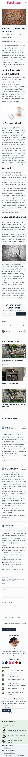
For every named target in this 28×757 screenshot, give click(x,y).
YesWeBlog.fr (7, 747)
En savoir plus (19, 655)
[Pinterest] (17, 325)
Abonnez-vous (21, 313)
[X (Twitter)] (11, 325)
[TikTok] (20, 662)
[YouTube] (16, 662)
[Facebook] (5, 325)
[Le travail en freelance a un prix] (14, 374)
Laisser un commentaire (8, 629)
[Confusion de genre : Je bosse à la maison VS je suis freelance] (14, 396)
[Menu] (2, 2)
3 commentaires (18, 36)
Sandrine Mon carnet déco (11, 468)
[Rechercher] (25, 2)
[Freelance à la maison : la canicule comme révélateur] (14, 351)
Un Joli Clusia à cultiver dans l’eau (15, 725)
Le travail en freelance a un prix (10, 383)
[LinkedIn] (23, 325)
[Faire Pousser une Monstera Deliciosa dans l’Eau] (4, 736)
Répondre (24, 428)
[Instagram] (10, 662)
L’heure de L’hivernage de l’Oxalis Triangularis (14, 741)
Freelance (22, 34)
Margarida (7, 427)
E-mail (3, 589)
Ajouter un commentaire (8, 602)
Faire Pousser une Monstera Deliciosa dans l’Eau (16, 736)
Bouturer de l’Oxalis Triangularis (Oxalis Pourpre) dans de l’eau (16, 731)
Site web (4, 596)
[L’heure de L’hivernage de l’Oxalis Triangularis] (4, 741)
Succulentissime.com (9, 753)
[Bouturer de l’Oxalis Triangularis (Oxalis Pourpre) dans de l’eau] (4, 731)
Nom (3, 583)
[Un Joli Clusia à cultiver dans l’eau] (4, 726)
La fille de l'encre (9, 525)
